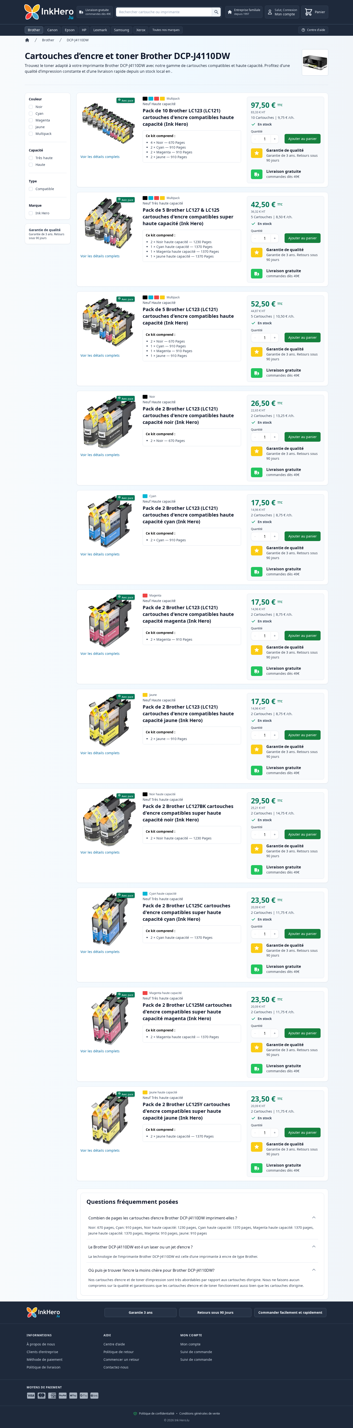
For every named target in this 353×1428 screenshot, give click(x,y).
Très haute (44, 158)
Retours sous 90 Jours (215, 1312)
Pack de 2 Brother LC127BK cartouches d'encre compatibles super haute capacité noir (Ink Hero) (188, 813)
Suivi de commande (196, 1352)
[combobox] (168, 12)
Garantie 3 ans (140, 1312)
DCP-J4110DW (78, 40)
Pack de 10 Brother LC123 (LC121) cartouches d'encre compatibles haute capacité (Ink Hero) (188, 117)
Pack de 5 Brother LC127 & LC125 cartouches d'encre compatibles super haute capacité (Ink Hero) (188, 217)
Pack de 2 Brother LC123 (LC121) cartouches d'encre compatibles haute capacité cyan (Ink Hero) (188, 515)
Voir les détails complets (100, 156)
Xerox (140, 30)
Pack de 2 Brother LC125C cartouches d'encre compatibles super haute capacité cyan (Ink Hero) (186, 912)
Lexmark (100, 30)
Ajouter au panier (304, 139)
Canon (52, 30)
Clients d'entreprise (42, 1352)
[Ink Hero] (49, 12)
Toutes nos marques (166, 30)
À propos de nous (41, 1344)
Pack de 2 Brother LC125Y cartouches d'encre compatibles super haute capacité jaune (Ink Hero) (186, 1111)
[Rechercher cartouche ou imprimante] (216, 12)
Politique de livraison (44, 1367)
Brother (34, 30)
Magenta (43, 120)
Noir (39, 106)
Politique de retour (118, 1352)
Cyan (39, 113)
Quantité (256, 131)
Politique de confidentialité (156, 1414)
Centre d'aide (114, 1344)
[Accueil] (27, 40)
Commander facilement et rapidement (290, 1312)
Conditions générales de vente (199, 1414)
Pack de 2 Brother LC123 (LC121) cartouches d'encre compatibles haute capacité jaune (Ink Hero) (188, 713)
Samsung (121, 30)
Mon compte (190, 1344)
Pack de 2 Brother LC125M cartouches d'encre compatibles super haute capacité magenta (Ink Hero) (187, 1012)
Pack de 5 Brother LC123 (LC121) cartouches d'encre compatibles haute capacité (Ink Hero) (188, 316)
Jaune (40, 127)
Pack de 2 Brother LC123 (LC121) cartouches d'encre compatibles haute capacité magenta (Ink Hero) (188, 614)
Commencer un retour (121, 1359)
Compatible (45, 189)
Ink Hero (42, 213)
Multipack (43, 133)
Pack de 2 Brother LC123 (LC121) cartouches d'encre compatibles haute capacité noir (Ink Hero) (188, 415)
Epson (70, 30)
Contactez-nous (115, 1367)
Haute (40, 164)
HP (84, 30)
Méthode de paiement (44, 1359)
